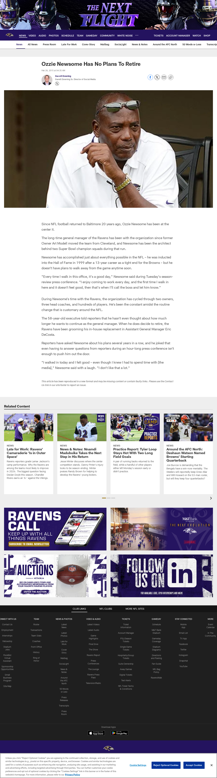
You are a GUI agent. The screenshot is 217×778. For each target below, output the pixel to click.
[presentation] (211, 498)
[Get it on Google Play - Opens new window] (119, 735)
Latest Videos (93, 624)
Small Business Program (7, 678)
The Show (93, 649)
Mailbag (64, 658)
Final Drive (93, 644)
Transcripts (64, 705)
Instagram (183, 655)
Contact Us (7, 624)
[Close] (211, 765)
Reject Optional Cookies (166, 765)
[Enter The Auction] (55, 576)
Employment (7, 630)
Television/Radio (93, 683)
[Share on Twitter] (157, 79)
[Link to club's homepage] (9, 35)
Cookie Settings (138, 765)
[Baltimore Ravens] (108, 749)
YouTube (183, 666)
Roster (36, 624)
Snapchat (183, 660)
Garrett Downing (63, 76)
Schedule (156, 624)
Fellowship (7, 641)
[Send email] (164, 79)
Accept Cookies (194, 765)
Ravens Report (93, 655)
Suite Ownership (125, 664)
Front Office (36, 647)
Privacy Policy (72, 774)
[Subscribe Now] (55, 529)
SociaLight (64, 664)
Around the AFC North (64, 680)
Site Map (7, 686)
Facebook (183, 644)
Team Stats (36, 635)
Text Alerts (126, 680)
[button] (104, 498)
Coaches (36, 641)
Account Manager (126, 633)
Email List (183, 633)
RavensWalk (156, 677)
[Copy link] (170, 77)
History (36, 652)
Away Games (126, 669)
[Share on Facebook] (150, 79)
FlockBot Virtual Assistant (7, 658)
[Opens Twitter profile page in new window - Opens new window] (57, 84)
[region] (108, 765)
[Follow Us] (162, 576)
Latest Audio (93, 630)
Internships (7, 635)
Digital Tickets (126, 675)
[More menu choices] (136, 35)
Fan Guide (156, 664)
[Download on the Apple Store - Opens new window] (96, 733)
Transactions (36, 630)
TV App (183, 638)
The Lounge (93, 669)
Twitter (183, 649)
